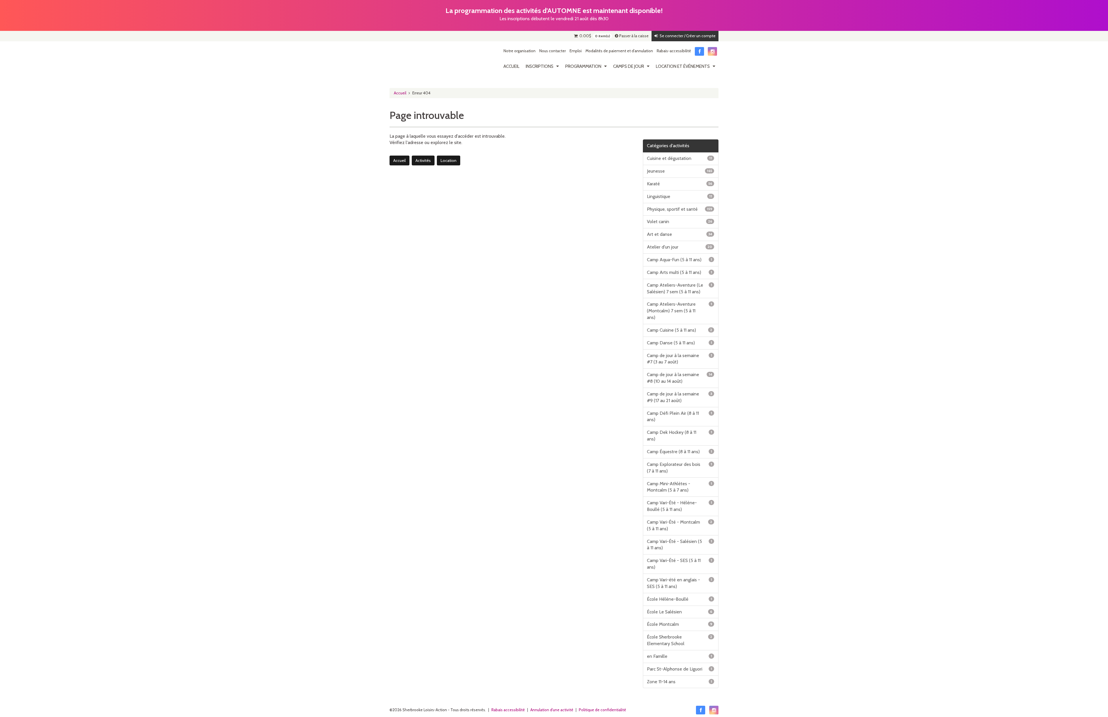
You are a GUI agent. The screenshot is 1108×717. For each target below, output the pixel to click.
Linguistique (679, 196)
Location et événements (683, 66)
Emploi (576, 50)
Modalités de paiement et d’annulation (619, 50)
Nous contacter (552, 50)
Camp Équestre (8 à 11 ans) (679, 451)
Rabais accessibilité (508, 709)
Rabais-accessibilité (674, 50)
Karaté (679, 183)
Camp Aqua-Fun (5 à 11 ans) (679, 259)
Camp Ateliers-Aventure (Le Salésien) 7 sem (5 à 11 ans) (679, 288)
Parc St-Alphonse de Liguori (679, 669)
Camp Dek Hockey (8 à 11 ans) (679, 436)
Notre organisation (520, 50)
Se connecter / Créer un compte (687, 35)
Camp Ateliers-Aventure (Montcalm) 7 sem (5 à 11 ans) (679, 310)
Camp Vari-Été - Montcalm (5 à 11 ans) (679, 525)
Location (448, 160)
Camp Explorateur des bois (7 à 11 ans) (679, 468)
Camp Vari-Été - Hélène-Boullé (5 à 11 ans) (679, 506)
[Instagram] (712, 51)
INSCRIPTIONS (539, 66)
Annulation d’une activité (551, 709)
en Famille (679, 656)
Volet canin (679, 221)
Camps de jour (628, 66)
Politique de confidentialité (602, 709)
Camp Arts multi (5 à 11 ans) (679, 272)
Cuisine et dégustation (679, 158)
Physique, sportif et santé (679, 209)
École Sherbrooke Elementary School (679, 640)
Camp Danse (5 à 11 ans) (679, 343)
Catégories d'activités (668, 145)
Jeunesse (679, 171)
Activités (423, 160)
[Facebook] (699, 51)
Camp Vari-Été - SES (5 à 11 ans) (679, 564)
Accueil (511, 66)
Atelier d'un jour (679, 247)
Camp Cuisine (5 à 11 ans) (679, 330)
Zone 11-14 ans (679, 681)
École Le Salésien (679, 612)
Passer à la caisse (633, 35)
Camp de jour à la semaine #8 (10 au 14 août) (679, 378)
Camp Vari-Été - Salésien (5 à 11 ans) (679, 545)
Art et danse (679, 234)
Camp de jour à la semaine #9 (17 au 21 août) (679, 397)
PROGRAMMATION (583, 66)
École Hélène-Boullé (679, 599)
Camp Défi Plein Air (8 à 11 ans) (679, 416)
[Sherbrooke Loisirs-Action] (417, 60)
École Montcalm (679, 624)
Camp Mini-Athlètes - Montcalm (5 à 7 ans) (679, 487)
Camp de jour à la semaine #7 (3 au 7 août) (679, 359)
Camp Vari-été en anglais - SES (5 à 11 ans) (679, 583)
